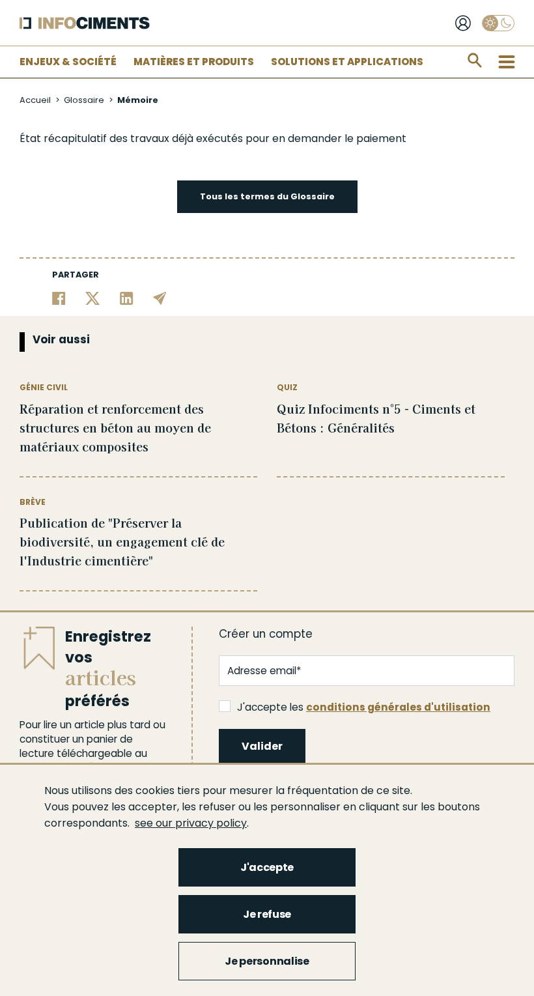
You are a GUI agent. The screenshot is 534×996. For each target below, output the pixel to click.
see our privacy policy (191, 823)
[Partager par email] (160, 297)
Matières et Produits (194, 61)
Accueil (35, 100)
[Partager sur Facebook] (59, 297)
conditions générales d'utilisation (398, 707)
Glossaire (84, 100)
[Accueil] (85, 23)
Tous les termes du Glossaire (267, 196)
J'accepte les (363, 707)
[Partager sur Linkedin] (127, 297)
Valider (262, 746)
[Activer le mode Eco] (498, 23)
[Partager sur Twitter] (92, 297)
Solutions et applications (347, 61)
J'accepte (267, 867)
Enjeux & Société (68, 61)
